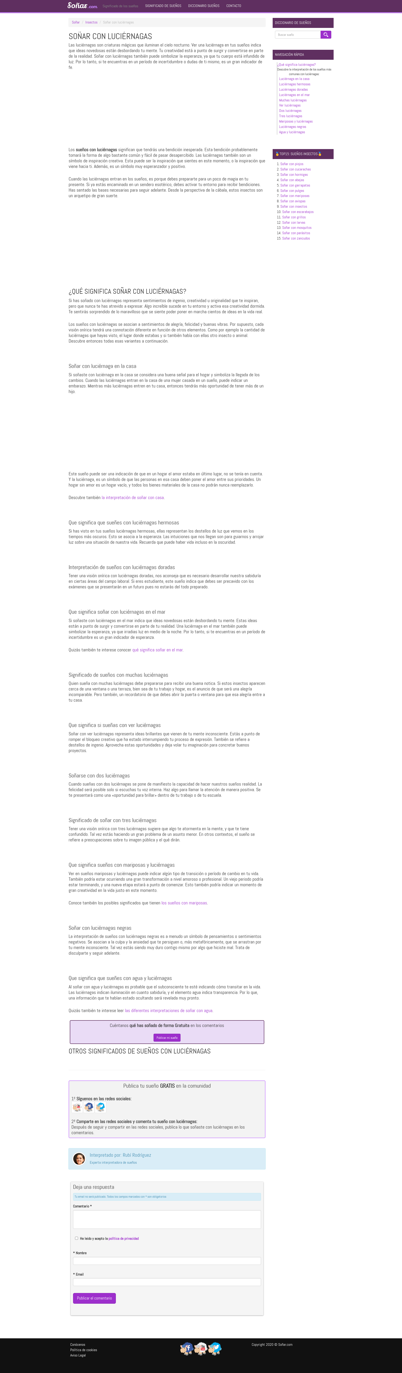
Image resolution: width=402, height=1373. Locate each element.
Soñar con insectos (293, 206)
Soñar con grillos (294, 217)
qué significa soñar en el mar (157, 650)
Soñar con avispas (292, 201)
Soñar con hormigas (294, 174)
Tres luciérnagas (290, 115)
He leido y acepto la (109, 1238)
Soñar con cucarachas (295, 169)
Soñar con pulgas (292, 190)
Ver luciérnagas (290, 105)
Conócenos (77, 1344)
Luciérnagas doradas (293, 89)
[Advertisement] (167, 109)
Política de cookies (83, 1349)
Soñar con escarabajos (298, 211)
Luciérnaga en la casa (294, 78)
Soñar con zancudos (296, 238)
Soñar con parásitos (296, 232)
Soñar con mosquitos (297, 227)
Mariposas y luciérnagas (296, 121)
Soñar (82, 5)
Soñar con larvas (293, 222)
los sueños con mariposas (184, 903)
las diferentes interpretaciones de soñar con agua (168, 1010)
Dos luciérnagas (290, 110)
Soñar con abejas (292, 179)
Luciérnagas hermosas (294, 84)
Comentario (82, 1206)
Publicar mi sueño (167, 1038)
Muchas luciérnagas (293, 100)
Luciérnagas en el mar (294, 94)
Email (78, 1274)
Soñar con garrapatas (295, 185)
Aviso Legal (78, 1355)
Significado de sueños (163, 5)
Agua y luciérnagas (292, 132)
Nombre (80, 1252)
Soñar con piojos (291, 163)
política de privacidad (124, 1238)
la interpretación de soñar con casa (133, 497)
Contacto (233, 5)
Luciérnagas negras (292, 126)
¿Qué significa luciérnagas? (296, 64)
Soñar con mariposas (294, 195)
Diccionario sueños (203, 5)
